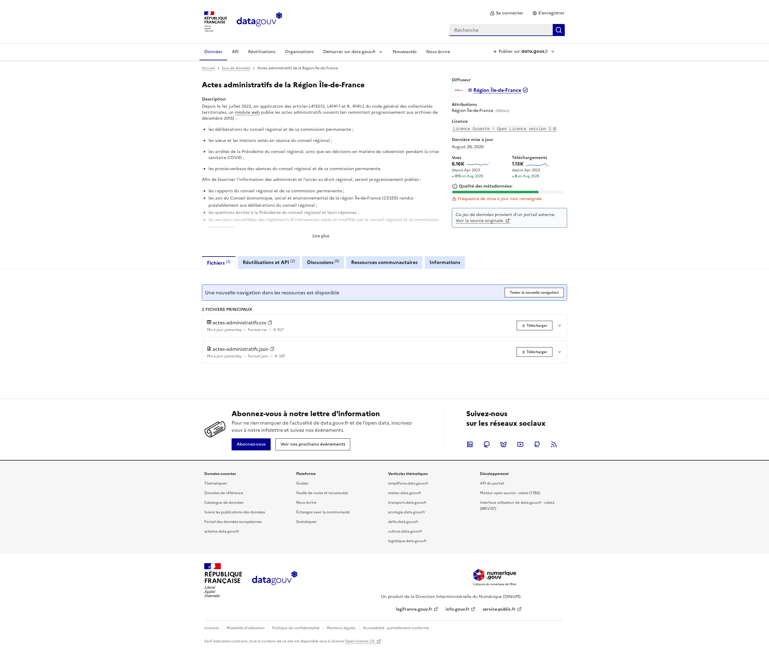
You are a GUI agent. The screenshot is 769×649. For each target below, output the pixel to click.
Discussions (323, 262)
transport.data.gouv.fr (407, 502)
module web (247, 112)
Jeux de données (236, 68)
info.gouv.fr (457, 609)
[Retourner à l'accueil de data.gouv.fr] (259, 21)
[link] (506, 13)
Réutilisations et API (269, 262)
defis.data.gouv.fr (403, 521)
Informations (445, 262)
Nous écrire (438, 52)
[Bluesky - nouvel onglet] (503, 444)
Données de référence (223, 493)
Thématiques (215, 483)
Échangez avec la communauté (323, 512)
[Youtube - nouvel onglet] (520, 444)
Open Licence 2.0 (360, 641)
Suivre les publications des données (234, 512)
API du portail (492, 483)
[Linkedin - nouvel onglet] (470, 444)
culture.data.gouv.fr (405, 531)
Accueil (208, 68)
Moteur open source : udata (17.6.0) (510, 493)
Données (213, 52)
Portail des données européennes (233, 521)
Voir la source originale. (480, 221)
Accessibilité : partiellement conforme (396, 628)
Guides (302, 483)
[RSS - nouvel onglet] (554, 444)
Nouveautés (405, 52)
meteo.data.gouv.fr (404, 493)
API (235, 52)
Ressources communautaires (384, 262)
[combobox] (507, 30)
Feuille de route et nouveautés (322, 493)
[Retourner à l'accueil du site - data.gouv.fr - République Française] (274, 580)
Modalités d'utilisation (245, 628)
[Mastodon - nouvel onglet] (487, 444)
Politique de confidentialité (295, 628)
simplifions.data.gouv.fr (408, 483)
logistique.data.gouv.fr (407, 541)
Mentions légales (341, 628)
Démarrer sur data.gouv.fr (349, 52)
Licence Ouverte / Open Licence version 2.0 (504, 128)
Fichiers (218, 262)
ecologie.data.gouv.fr (406, 512)
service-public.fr (499, 609)
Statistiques (306, 521)
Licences (211, 628)
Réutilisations (261, 52)
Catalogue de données (223, 502)
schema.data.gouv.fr (221, 531)
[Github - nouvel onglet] (537, 444)
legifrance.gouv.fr (414, 609)
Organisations (299, 52)
